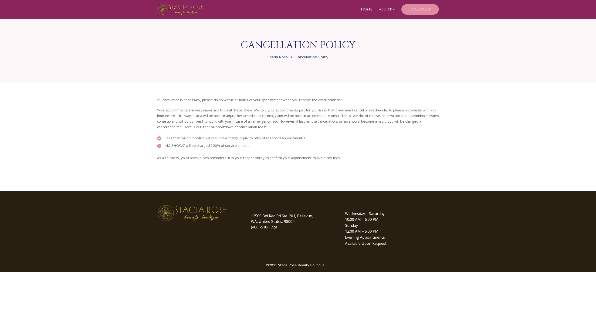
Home (366, 9)
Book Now (420, 9)
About (385, 9)
